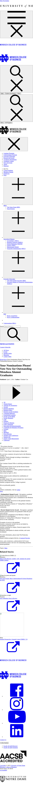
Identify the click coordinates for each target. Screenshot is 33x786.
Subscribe (7, 347)
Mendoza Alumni (8, 172)
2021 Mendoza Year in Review (8, 598)
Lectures (6, 429)
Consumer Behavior (9, 413)
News (5, 359)
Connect (2, 347)
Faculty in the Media (9, 416)
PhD (5, 314)
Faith (5, 419)
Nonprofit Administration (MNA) (16, 248)
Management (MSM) (13, 247)
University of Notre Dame (18, 765)
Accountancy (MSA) (13, 240)
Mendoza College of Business (8, 767)
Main (5, 431)
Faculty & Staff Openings (11, 747)
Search (2, 326)
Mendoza (6, 432)
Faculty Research (8, 418)
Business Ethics (8, 410)
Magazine (6, 355)
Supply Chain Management (11, 438)
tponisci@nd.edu (25, 538)
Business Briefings (9, 408)
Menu (2, 122)
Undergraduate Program (10, 155)
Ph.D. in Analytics (12, 315)
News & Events (8, 163)
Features (6, 421)
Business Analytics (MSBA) (15, 242)
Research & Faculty (9, 158)
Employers (7, 173)
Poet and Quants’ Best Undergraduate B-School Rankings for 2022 (16, 579)
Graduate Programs (9, 153)
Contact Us (3, 740)
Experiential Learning (10, 415)
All (4, 402)
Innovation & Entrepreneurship (12, 426)
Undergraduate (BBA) (10, 323)
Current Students (8, 170)
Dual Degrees (11, 209)
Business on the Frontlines (11, 412)
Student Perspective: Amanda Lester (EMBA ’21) (14, 639)
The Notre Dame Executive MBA (16, 280)
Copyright (3, 765)
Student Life (7, 437)
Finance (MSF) (11, 245)
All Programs (8, 122)
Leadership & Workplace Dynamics (13, 427)
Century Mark (7, 356)
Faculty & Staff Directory (11, 746)
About (5, 164)
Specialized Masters (9, 239)
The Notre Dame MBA (13, 207)
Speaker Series (8, 353)
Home (1, 359)
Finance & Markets (9, 423)
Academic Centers (9, 161)
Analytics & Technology (10, 405)
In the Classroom (8, 424)
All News (6, 350)
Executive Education (9, 156)
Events (5, 352)
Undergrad (7, 440)
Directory (6, 166)
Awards (6, 407)
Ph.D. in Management (13, 317)
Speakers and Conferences (11, 435)
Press (5, 175)
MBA (5, 205)
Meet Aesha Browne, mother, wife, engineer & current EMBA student (15, 559)
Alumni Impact (8, 404)
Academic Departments (10, 159)
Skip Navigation (4, 0)
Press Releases (8, 434)
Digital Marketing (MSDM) (14, 244)
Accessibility (3, 770)
